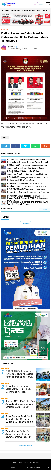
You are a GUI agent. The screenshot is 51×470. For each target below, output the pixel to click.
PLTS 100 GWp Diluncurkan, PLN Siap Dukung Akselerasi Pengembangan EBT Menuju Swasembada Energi (19, 375)
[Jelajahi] (48, 3)
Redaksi (36, 462)
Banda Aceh (15, 10)
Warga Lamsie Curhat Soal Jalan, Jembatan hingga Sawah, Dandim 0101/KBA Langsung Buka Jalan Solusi (19, 435)
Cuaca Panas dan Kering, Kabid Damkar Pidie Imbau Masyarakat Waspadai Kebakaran (18, 390)
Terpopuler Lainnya (25, 445)
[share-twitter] (25, 146)
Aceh (39, 10)
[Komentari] (45, 146)
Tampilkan (43, 209)
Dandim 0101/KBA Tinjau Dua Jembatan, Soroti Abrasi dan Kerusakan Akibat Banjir (20, 404)
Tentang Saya (17, 462)
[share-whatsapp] (35, 146)
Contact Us (28, 462)
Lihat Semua (25, 223)
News (7, 10)
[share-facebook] (15, 146)
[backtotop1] (49, 467)
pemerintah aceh (28, 10)
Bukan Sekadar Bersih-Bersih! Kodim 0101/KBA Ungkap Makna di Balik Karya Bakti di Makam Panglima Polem (19, 420)
